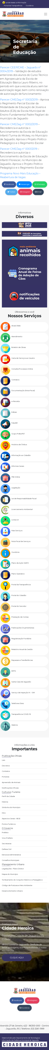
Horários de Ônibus (19, 444)
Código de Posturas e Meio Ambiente (17, 885)
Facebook (9, 184)
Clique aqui (17, 957)
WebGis (14, 725)
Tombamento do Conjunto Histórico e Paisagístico (22, 880)
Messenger (25, 184)
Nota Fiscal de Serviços (20, 541)
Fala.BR (14, 423)
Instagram (26, 192)
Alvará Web (16, 326)
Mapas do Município (10, 874)
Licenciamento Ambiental (22, 509)
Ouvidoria (29, 6)
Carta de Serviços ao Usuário (23, 358)
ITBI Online (15, 477)
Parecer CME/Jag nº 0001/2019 (18, 148)
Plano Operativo (18, 574)
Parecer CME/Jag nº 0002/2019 (19, 124)
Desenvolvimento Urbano (12, 891)
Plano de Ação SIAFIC (20, 563)
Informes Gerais (17, 466)
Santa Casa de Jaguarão (21, 682)
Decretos (6, 766)
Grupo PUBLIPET (18, 434)
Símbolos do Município (11, 807)
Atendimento (16, 336)
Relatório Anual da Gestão (22, 649)
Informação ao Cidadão (21, 455)
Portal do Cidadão (18, 595)
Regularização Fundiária (21, 639)
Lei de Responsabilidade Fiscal (23, 499)
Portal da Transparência (13, 6)
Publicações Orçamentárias (22, 628)
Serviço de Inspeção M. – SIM (23, 693)
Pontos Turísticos (9, 824)
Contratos (15, 380)
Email (39, 192)
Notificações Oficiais (10, 788)
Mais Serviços (16, 531)
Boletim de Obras (18, 347)
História (5, 802)
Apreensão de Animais (11, 782)
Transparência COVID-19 (21, 714)
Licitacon (15, 520)
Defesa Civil (6, 849)
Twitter (12, 192)
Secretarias (6, 844)
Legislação (15, 488)
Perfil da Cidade (8, 796)
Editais (14, 412)
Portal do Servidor (18, 606)
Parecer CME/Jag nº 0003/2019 (19, 99)
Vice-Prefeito (7, 838)
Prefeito (5, 832)
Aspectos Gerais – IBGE (11, 819)
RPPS (13, 671)
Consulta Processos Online (22, 369)
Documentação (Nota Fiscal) (23, 390)
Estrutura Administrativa (11, 855)
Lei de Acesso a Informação (16, 3)
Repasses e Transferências (22, 660)
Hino (4, 813)
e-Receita (15, 401)
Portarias (5, 777)
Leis (3, 760)
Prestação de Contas (20, 617)
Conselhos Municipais (10, 860)
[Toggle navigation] (45, 14)
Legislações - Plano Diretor (13, 869)
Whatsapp (40, 184)
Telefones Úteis (17, 703)
